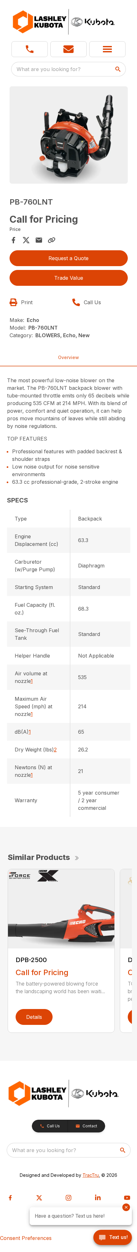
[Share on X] (26, 240)
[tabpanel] (69, 136)
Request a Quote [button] (68, 258)
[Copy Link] (51, 240)
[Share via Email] (39, 240)
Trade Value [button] (68, 278)
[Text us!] (112, 1238)
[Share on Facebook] (13, 240)
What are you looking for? (49, 69)
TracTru (91, 1175)
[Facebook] (10, 1198)
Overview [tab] (68, 357)
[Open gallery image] (69, 135)
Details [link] (34, 1017)
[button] (29, 49)
